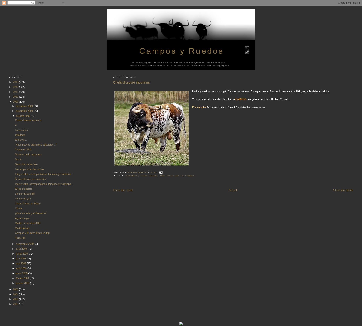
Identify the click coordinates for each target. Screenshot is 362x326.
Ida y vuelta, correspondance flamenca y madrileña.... (44, 174)
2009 (16, 101)
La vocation (21, 130)
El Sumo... (21, 139)
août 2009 (22, 248)
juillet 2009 (22, 253)
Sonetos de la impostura (28, 154)
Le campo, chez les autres (29, 169)
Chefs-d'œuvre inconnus (28, 120)
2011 (16, 92)
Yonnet (189, 176)
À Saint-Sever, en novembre (30, 179)
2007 (16, 294)
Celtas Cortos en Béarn (28, 203)
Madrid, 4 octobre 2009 (27, 223)
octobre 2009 (23, 115)
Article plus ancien (343, 190)
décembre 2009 (25, 106)
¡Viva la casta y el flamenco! (30, 213)
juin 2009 (21, 258)
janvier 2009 (23, 283)
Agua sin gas (22, 218)
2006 (16, 299)
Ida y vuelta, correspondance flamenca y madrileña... (44, 184)
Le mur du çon (23, 198)
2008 (16, 289)
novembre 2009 (25, 111)
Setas (18, 159)
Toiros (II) (20, 237)
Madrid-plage (22, 228)
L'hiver (18, 208)
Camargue (132, 176)
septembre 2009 (25, 243)
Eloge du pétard (23, 188)
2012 (16, 87)
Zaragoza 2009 (23, 149)
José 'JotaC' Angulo (171, 176)
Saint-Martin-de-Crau (26, 164)
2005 (16, 304)
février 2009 (23, 278)
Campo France (148, 176)
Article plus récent (123, 190)
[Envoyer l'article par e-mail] (160, 172)
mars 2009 (22, 273)
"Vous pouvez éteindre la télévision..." (36, 144)
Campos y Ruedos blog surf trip (32, 233)
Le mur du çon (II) (25, 193)
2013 (16, 82)
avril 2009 (21, 268)
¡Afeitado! (20, 134)
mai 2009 (21, 263)
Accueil (233, 190)
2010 (16, 96)
